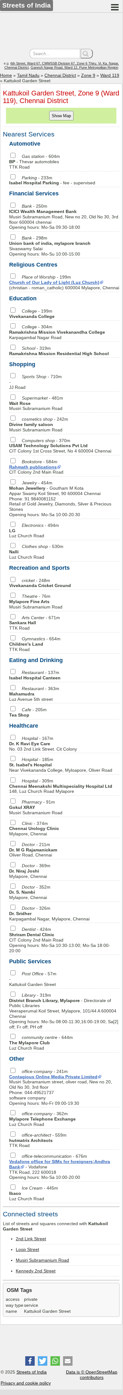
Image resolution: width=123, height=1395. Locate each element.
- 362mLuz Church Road (42, 1119)
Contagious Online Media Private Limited (53, 1076)
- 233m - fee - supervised (52, 180)
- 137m (35, 675)
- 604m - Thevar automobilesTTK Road (34, 162)
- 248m (40, 583)
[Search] (87, 53)
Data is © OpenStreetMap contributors (91, 1374)
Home (6, 75)
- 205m (28, 712)
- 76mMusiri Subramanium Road (35, 601)
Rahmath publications (33, 467)
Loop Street (27, 1249)
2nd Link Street (31, 1238)
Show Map (61, 115)
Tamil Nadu (28, 75)
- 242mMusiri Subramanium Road (38, 424)
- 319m (59, 351)
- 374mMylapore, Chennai (34, 829)
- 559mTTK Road (38, 1140)
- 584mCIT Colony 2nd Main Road (36, 467)
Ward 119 (109, 75)
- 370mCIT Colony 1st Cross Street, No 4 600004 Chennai (60, 446)
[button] (30, 1361)
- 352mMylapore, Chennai (29, 892)
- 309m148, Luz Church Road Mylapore (60, 786)
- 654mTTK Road (35, 644)
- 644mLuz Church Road (41, 1043)
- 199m (32, 313)
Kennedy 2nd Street (36, 1270)
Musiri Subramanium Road (42, 1260)
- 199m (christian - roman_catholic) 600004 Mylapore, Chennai (64, 282)
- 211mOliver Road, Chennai (33, 850)
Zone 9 (88, 75)
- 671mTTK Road (34, 623)
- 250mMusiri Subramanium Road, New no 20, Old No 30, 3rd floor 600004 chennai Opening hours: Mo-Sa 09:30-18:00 (63, 217)
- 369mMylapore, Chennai (29, 871)
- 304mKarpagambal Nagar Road (57, 332)
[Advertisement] (61, 31)
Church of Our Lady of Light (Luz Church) (54, 282)
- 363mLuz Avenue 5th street (34, 694)
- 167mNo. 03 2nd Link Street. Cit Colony (43, 744)
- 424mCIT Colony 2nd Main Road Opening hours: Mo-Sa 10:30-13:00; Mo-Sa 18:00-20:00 (59, 940)
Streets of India (31, 1372)
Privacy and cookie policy (26, 1383)
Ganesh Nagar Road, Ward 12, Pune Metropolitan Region (74, 67)
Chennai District (60, 75)
